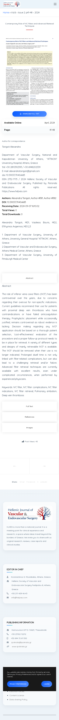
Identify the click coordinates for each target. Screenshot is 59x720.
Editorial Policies (16, 691)
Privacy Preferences (18, 684)
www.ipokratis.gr (19, 646)
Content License (16, 695)
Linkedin (43, 482)
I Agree (47, 684)
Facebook (30, 482)
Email (22, 482)
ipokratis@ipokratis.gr (21, 642)
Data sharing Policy (18, 699)
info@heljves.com (19, 597)
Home (6, 12)
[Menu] (54, 4)
